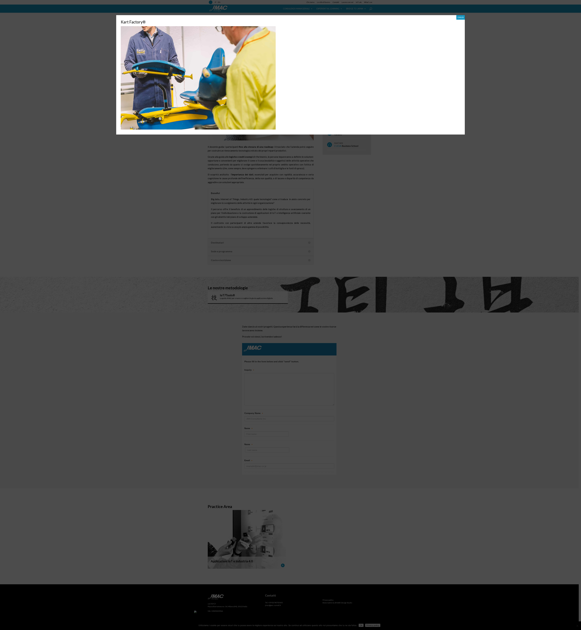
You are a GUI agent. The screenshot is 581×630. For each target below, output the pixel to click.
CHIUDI (461, 17)
